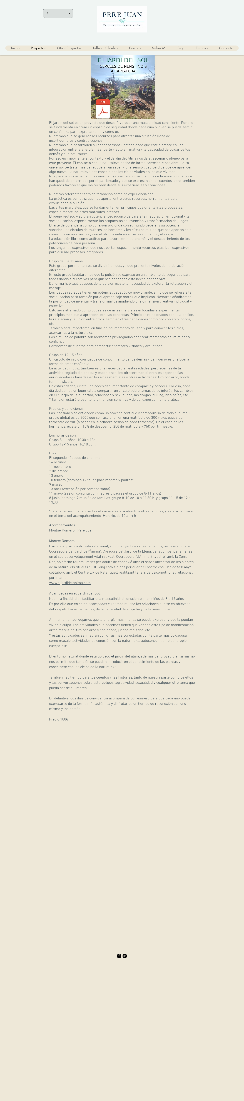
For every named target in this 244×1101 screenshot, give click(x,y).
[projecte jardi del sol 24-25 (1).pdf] (103, 109)
